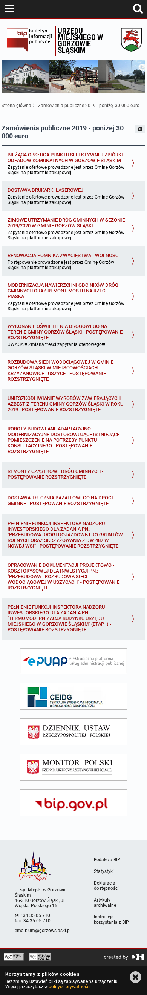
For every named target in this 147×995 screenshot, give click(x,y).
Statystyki (104, 871)
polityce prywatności (69, 986)
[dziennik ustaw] (73, 731)
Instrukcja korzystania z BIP (111, 919)
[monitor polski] (73, 767)
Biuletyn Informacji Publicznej (29, 41)
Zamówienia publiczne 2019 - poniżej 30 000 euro (88, 105)
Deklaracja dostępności (106, 885)
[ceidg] (73, 696)
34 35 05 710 (36, 915)
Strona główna (16, 105)
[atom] (140, 129)
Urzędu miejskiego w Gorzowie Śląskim (80, 40)
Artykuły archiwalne (105, 902)
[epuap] (73, 661)
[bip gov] (73, 802)
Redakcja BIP (107, 859)
